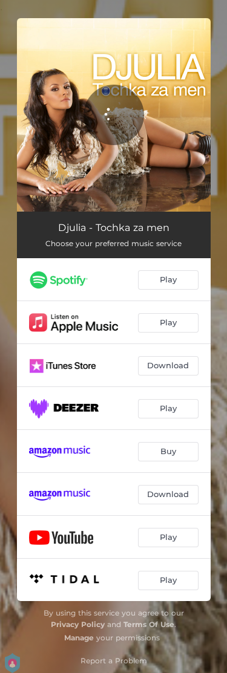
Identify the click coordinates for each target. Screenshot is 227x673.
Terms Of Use (148, 624)
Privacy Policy (78, 624)
